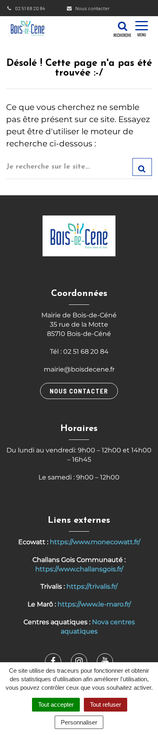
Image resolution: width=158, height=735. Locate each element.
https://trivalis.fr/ (91, 586)
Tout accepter (56, 704)
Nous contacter (92, 8)
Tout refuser (105, 704)
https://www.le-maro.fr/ (94, 604)
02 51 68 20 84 (29, 8)
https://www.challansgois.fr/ (79, 569)
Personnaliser (79, 722)
